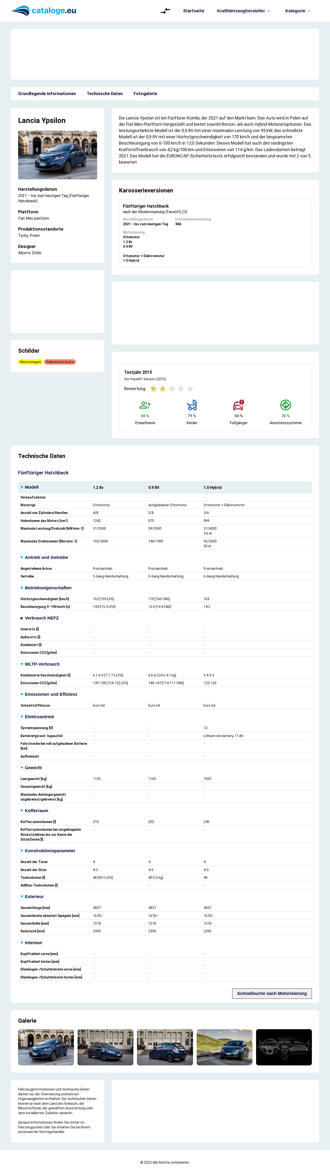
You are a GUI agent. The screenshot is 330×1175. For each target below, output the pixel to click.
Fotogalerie (145, 93)
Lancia (29, 120)
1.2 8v (127, 242)
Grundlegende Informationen (47, 93)
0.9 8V (128, 246)
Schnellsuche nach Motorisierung (272, 993)
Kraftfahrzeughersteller (241, 10)
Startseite (193, 10)
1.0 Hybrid (131, 260)
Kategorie (295, 10)
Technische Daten (105, 93)
